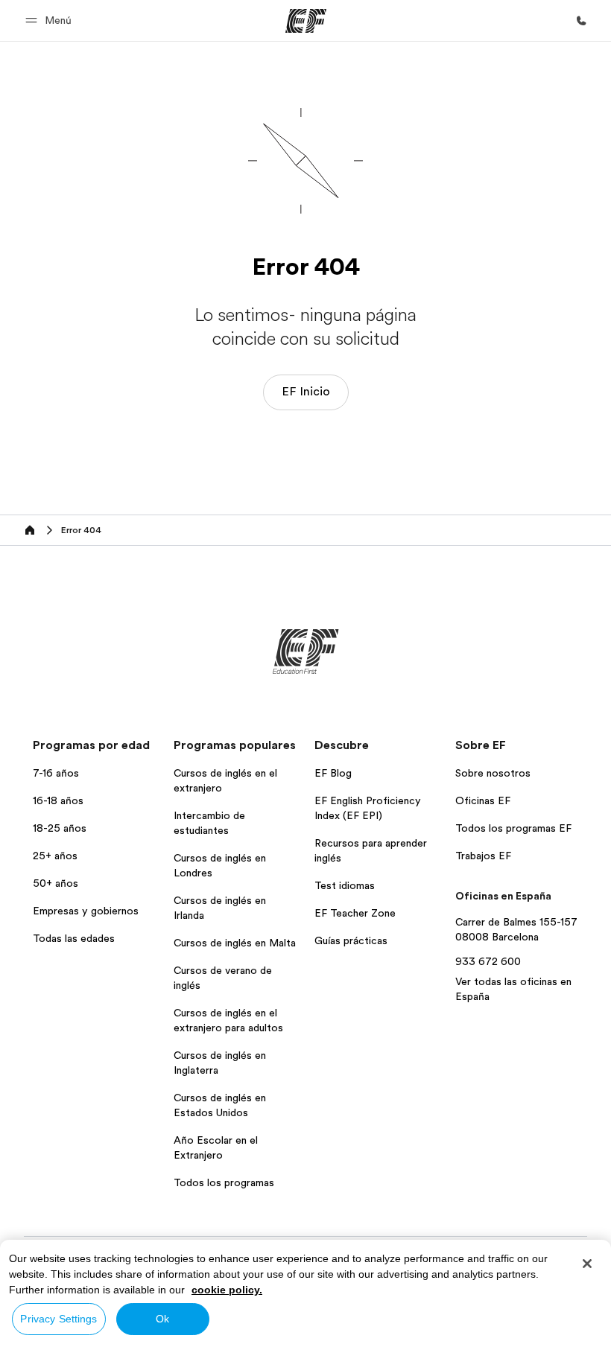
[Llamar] (581, 21)
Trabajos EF (483, 856)
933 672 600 (488, 961)
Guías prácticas (350, 940)
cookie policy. (226, 1290)
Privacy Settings (58, 1319)
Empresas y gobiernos (86, 911)
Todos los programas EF (513, 828)
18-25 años (59, 828)
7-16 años (56, 773)
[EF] (305, 21)
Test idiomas (344, 885)
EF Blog (333, 773)
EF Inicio (306, 391)
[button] (50, 20)
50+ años (55, 883)
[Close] (587, 1263)
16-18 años (58, 800)
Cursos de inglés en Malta (235, 943)
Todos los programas (224, 1182)
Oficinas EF (482, 800)
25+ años (55, 856)
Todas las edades (74, 938)
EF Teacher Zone (355, 913)
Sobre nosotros (493, 773)
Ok (162, 1319)
